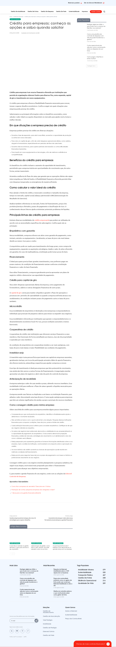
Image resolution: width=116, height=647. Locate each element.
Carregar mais (91, 65)
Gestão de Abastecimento (48, 611)
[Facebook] (27, 42)
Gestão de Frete (48, 635)
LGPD (25, 636)
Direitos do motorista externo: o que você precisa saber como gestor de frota (63, 593)
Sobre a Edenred (71, 611)
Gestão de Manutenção (51, 616)
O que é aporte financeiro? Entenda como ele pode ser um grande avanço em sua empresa (62, 547)
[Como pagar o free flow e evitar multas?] (81, 59)
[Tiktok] (28, 631)
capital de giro (16, 293)
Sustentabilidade (71, 615)
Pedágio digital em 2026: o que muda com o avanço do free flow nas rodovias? (96, 26)
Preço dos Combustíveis (73, 618)
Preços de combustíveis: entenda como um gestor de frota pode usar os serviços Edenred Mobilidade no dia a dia (63, 582)
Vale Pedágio (47, 620)
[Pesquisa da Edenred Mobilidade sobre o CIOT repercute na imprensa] (47, 571)
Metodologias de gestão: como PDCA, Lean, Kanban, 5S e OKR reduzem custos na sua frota (40, 547)
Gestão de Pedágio (50, 627)
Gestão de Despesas (18, 16)
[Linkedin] (12, 631)
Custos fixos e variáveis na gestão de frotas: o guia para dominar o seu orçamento (19, 547)
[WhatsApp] (39, 42)
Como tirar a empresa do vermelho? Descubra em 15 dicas (31, 486)
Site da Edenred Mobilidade (93, 3)
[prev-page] (11, 554)
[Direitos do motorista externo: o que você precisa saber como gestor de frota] (47, 593)
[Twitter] (31, 42)
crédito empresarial (42, 220)
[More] (44, 42)
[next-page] (14, 554)
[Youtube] (17, 631)
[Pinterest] (35, 42)
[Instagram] (22, 631)
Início (11, 16)
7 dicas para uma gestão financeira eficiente (26, 493)
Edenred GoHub (48, 631)
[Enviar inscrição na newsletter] (36, 620)
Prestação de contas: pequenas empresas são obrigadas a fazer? (33, 489)
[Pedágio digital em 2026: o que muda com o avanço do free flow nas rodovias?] (81, 27)
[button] (104, 11)
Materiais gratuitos (74, 3)
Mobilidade (47, 624)
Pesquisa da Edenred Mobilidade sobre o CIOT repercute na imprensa (61, 571)
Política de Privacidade (16, 636)
